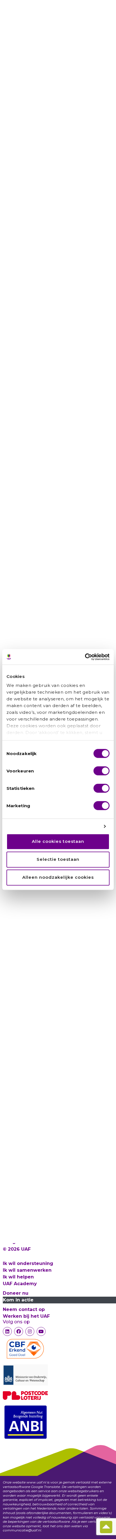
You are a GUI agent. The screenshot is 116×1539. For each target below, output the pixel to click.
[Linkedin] (7, 1331)
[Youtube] (41, 1331)
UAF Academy (20, 1283)
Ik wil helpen (18, 1277)
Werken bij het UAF (26, 1316)
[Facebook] (18, 1331)
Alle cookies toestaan (58, 841)
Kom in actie (18, 1300)
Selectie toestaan (58, 859)
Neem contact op (24, 1309)
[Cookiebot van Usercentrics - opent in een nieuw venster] (85, 657)
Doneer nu (15, 1293)
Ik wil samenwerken (27, 1270)
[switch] (101, 770)
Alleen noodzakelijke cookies (58, 877)
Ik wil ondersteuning (28, 1263)
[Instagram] (29, 1331)
